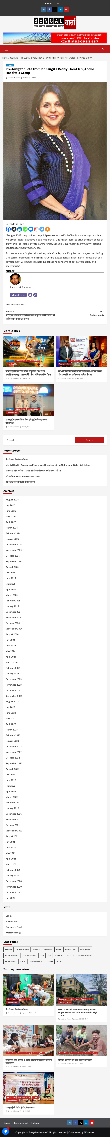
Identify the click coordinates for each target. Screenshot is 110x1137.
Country (48, 949)
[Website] (35, 295)
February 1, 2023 (29, 78)
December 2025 (14, 544)
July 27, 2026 (26, 1111)
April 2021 (11, 858)
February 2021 (13, 870)
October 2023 (13, 690)
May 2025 (10, 583)
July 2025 (10, 572)
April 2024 (11, 656)
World (60, 961)
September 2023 (14, 696)
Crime (58, 949)
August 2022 (12, 769)
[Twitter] (41, 229)
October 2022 (13, 757)
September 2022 (14, 763)
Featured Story (34, 361)
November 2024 (14, 617)
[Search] (103, 48)
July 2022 (10, 774)
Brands (8, 949)
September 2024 (14, 628)
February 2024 (13, 668)
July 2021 (10, 842)
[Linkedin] (19, 229)
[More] (47, 229)
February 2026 (13, 533)
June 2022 (11, 780)
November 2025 (14, 550)
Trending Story (12, 364)
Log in (9, 915)
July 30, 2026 (78, 1063)
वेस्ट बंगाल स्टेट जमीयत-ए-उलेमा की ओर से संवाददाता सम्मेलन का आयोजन (33, 470)
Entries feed (12, 921)
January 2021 (12, 875)
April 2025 (11, 589)
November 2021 (14, 819)
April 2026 (11, 522)
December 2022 (14, 746)
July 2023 (10, 707)
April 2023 (11, 724)
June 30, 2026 (26, 378)
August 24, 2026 (27, 1013)
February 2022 (13, 802)
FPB (42, 955)
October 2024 (13, 623)
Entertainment (12, 955)
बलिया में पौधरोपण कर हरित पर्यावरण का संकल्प (23, 476)
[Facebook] (8, 229)
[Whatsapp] (25, 229)
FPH (49, 955)
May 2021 (10, 853)
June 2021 (11, 847)
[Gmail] (36, 229)
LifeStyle (70, 955)
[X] (13, 229)
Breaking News (22, 949)
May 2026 (10, 516)
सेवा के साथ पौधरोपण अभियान (17, 459)
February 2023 (13, 735)
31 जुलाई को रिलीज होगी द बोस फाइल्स (20, 481)
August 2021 (12, 836)
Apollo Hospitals (18, 304)
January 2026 (12, 539)
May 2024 (10, 651)
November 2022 (14, 752)
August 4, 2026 (26, 1067)
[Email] (30, 295)
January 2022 (12, 808)
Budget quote (97, 313)
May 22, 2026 (26, 427)
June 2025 (11, 578)
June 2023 (11, 712)
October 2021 (13, 825)
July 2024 (10, 640)
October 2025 (13, 555)
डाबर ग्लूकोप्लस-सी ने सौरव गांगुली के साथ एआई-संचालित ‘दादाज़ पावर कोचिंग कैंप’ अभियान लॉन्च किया (28, 373)
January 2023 (12, 741)
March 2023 (12, 729)
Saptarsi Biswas (14, 78)
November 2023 (14, 684)
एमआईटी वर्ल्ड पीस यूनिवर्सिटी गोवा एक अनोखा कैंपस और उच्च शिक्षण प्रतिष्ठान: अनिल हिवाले (80, 373)
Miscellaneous (85, 955)
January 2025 (12, 606)
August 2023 (12, 701)
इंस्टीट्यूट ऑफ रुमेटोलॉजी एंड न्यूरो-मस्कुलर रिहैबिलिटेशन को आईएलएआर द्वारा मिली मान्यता (30, 315)
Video (50, 961)
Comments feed (14, 927)
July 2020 (10, 898)
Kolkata (58, 955)
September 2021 (14, 830)
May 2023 (10, 718)
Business (9, 65)
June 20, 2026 (78, 378)
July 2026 (10, 505)
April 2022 (11, 791)
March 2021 (12, 864)
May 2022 (10, 785)
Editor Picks (20, 361)
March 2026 (12, 527)
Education (85, 949)
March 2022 (12, 797)
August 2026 (12, 499)
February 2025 (13, 600)
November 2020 (14, 886)
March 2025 (12, 595)
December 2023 (14, 679)
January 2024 (12, 673)
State (22, 961)
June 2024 (11, 645)
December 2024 (14, 612)
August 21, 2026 (79, 1019)
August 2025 (12, 567)
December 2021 (14, 813)
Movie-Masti (10, 961)
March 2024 (12, 662)
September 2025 (14, 561)
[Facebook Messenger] (30, 229)
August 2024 (12, 634)
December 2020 (14, 881)
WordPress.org (13, 932)
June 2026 (11, 511)
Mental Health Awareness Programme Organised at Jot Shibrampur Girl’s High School (48, 465)
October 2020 (13, 892)
